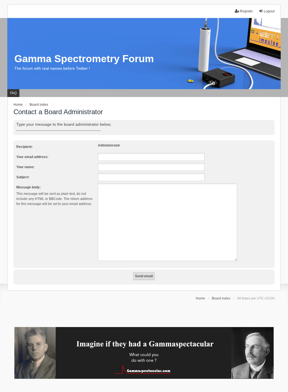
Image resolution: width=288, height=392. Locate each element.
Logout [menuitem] (269, 11)
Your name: (25, 167)
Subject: (23, 177)
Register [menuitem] (246, 11)
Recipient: (24, 147)
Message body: (28, 187)
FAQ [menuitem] (13, 93)
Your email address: (32, 157)
